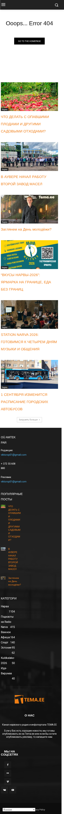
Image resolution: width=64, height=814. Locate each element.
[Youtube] (13, 790)
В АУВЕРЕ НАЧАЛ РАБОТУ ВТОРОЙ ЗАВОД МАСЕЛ (13, 559)
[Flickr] (7, 773)
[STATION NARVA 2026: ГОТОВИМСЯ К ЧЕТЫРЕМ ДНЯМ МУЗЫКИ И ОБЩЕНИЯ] (29, 314)
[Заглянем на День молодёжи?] (29, 209)
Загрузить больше (28, 419)
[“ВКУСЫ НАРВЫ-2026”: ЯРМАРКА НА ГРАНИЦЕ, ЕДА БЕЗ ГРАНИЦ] (29, 254)
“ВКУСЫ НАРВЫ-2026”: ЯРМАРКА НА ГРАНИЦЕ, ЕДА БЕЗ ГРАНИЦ (26, 282)
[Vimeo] (7, 781)
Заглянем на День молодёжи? (26, 229)
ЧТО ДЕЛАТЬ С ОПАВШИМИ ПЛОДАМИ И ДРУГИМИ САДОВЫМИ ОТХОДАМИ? (25, 124)
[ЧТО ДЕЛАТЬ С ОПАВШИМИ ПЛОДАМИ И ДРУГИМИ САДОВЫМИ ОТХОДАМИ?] (29, 96)
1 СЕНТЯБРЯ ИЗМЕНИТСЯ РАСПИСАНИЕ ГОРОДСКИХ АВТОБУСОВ (24, 402)
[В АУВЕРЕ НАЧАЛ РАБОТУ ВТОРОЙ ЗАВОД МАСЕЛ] (29, 156)
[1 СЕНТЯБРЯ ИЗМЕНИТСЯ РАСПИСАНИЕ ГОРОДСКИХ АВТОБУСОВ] (29, 374)
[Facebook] (7, 764)
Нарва (4, 109)
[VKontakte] (4, 790)
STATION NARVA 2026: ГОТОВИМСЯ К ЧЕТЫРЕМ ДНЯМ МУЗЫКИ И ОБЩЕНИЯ (29, 342)
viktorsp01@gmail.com (13, 454)
